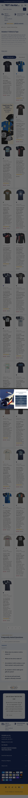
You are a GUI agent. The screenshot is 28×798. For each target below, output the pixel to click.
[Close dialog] (27, 390)
